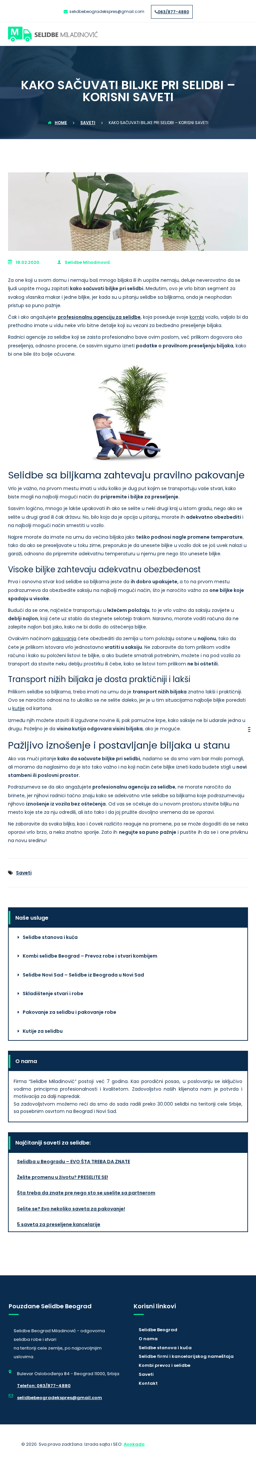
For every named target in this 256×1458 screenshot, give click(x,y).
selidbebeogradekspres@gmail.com (59, 1397)
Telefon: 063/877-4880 (44, 1385)
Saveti (24, 872)
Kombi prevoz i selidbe (164, 1365)
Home (61, 122)
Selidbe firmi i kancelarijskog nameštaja (186, 1356)
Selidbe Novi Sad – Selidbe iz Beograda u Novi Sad (83, 975)
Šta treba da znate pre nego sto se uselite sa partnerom (86, 1192)
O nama (148, 1339)
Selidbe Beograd (158, 1330)
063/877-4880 (173, 12)
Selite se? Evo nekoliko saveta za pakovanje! (71, 1208)
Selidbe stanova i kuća (50, 937)
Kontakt (148, 1383)
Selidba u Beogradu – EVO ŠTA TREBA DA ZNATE (73, 1161)
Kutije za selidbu (43, 1031)
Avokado (134, 1444)
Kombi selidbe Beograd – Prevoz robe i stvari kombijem (90, 956)
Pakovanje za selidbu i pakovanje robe (69, 1012)
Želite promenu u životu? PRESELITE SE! (62, 1177)
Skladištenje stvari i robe (53, 993)
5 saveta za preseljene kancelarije (58, 1224)
